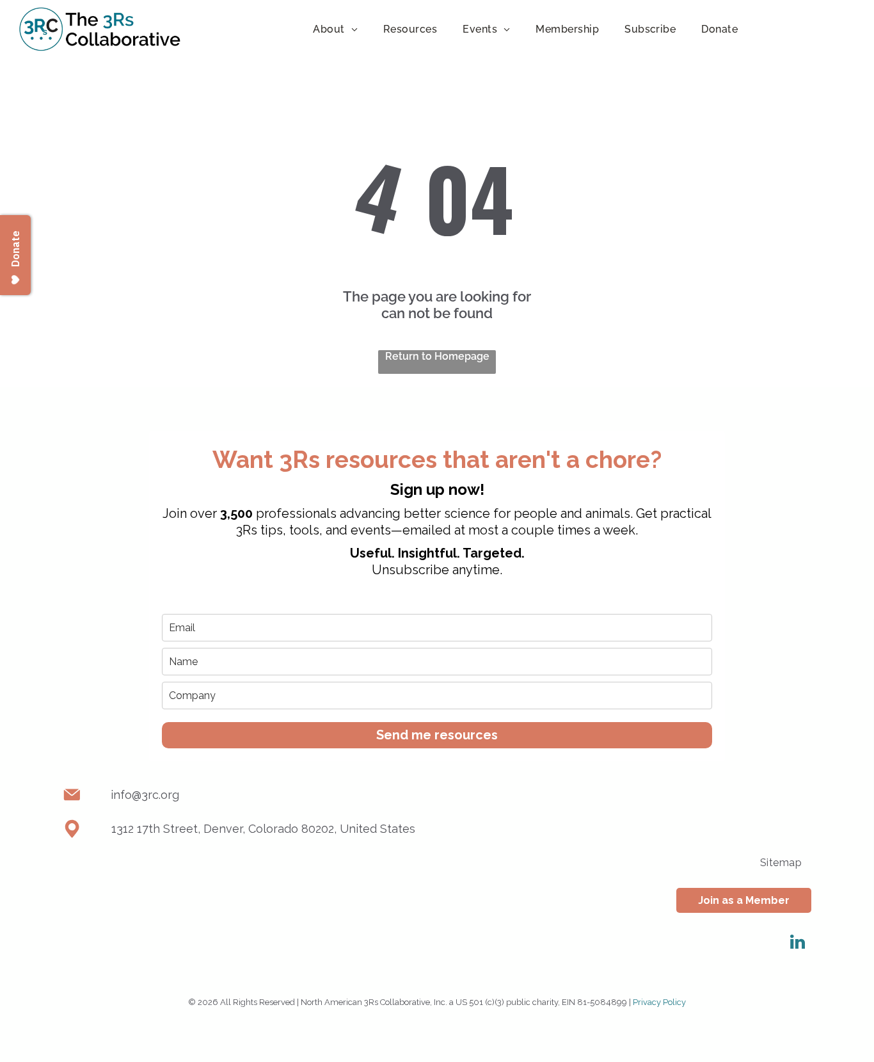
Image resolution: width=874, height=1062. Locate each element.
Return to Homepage (437, 356)
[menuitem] (335, 29)
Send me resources (437, 735)
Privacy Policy (659, 1002)
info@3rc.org (145, 794)
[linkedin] (797, 944)
